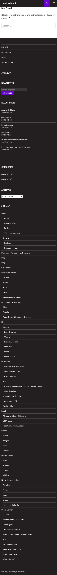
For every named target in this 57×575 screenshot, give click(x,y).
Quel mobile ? (9, 406)
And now (5, 132)
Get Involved (7, 52)
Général (4, 174)
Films (5, 287)
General (4, 179)
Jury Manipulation (11, 544)
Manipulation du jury (12, 396)
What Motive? (9, 559)
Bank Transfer (10, 332)
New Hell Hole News (12, 297)
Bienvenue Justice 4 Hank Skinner (15, 253)
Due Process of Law (11, 529)
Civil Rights (8, 524)
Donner (6, 218)
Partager (8, 243)
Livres (5, 500)
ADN (5, 307)
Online (7, 337)
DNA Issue (7, 421)
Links (5, 292)
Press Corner (7, 510)
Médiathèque (7, 455)
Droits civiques (9, 376)
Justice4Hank (9, 3)
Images (6, 440)
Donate (4, 47)
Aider (3, 213)
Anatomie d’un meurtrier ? (14, 366)
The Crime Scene (10, 554)
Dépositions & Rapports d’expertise (18, 317)
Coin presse (6, 267)
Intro (5, 381)
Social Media (7, 62)
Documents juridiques (10, 302)
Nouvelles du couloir (10, 480)
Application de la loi (11, 371)
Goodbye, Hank (8, 117)
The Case (5, 515)
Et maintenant (7, 125)
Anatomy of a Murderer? (13, 519)
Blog (3, 258)
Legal (3, 411)
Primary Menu (53, 3)
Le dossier (5, 361)
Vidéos (6, 475)
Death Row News (8, 272)
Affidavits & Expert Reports (14, 416)
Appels (6, 312)
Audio (5, 435)
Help (3, 322)
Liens (5, 495)
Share (4, 57)
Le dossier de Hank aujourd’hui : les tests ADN (22, 386)
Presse (5, 470)
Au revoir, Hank (8, 110)
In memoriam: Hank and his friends (16, 147)
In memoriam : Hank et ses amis (14, 139)
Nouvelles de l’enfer (11, 505)
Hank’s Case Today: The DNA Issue (17, 534)
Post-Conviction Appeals (13, 426)
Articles (6, 277)
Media (4, 430)
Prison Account (11, 342)
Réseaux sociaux (11, 248)
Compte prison (10, 223)
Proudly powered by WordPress (12, 572)
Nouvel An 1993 (10, 401)
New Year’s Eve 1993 (12, 549)
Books (5, 282)
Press (5, 445)
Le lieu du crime (9, 391)
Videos (6, 450)
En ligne (7, 228)
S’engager (7, 238)
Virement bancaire (12, 233)
